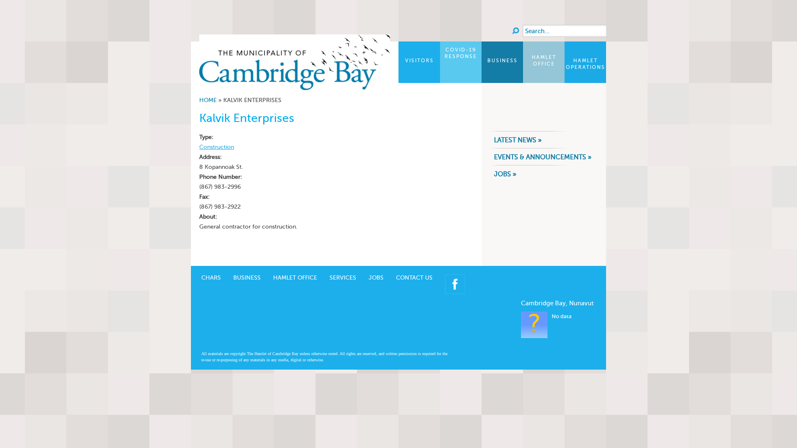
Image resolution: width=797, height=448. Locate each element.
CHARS (211, 277)
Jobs (376, 277)
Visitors (419, 60)
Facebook (455, 284)
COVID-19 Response (461, 53)
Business (502, 60)
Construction (216, 147)
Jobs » (505, 174)
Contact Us (414, 277)
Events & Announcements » (543, 157)
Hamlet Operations (585, 64)
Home (208, 100)
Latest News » (518, 140)
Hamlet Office (544, 60)
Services (343, 277)
